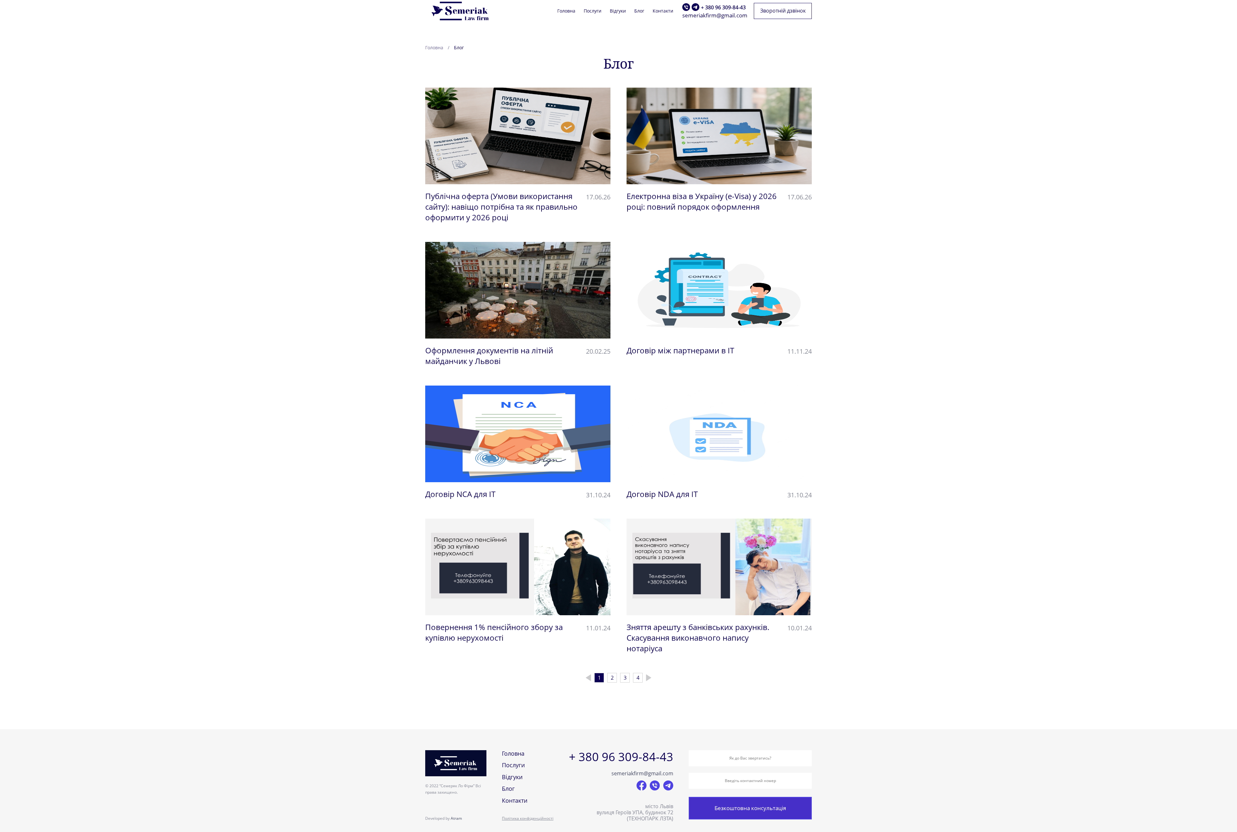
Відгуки (618, 11)
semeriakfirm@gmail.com (714, 15)
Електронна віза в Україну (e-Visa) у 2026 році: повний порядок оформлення (702, 201)
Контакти (663, 11)
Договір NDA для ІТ (662, 494)
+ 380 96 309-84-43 (723, 8)
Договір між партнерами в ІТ (680, 350)
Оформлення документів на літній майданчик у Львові (489, 355)
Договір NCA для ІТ (460, 494)
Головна (566, 11)
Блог (639, 11)
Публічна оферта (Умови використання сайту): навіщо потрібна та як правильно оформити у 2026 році (501, 207)
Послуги (592, 11)
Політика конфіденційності (527, 818)
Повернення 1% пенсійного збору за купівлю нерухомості (494, 632)
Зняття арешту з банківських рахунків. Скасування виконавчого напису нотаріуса (698, 638)
